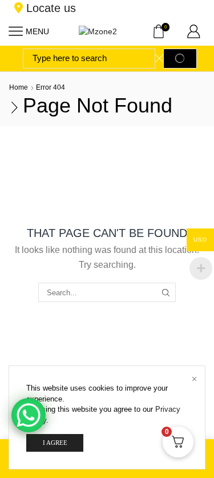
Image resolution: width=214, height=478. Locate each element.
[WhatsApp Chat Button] (28, 415)
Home (18, 87)
